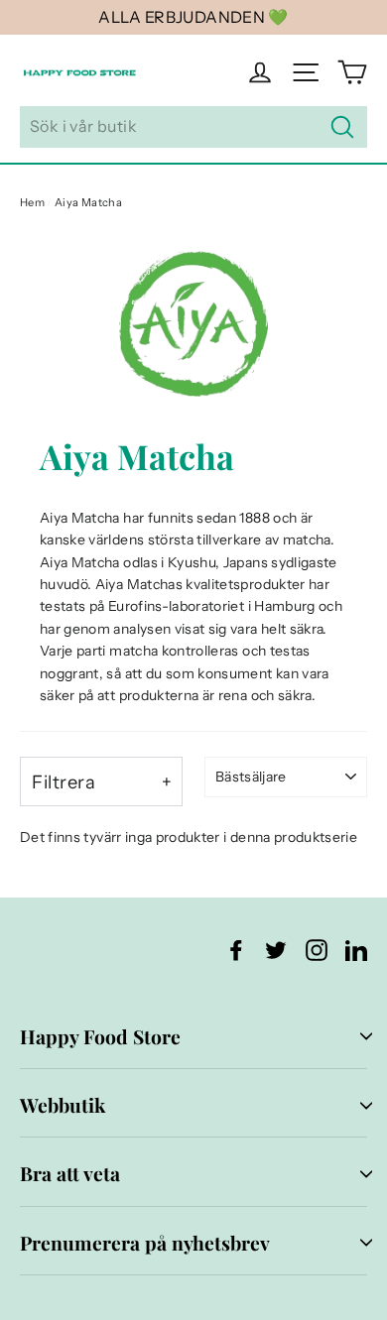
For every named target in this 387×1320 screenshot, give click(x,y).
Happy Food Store (100, 1036)
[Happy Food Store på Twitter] (276, 948)
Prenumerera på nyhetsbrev (145, 1243)
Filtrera (63, 782)
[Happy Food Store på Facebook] (236, 948)
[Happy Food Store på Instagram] (316, 948)
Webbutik (62, 1105)
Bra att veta (70, 1173)
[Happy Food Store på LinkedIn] (356, 948)
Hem (32, 202)
